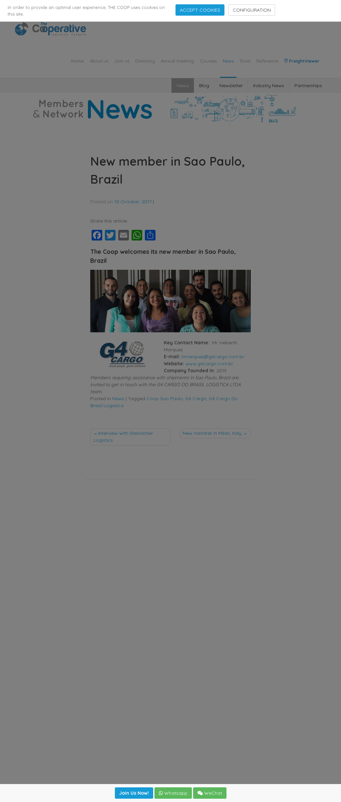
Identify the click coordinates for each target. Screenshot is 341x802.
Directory (145, 61)
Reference (267, 61)
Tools (245, 61)
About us (99, 61)
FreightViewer (303, 61)
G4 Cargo (195, 398)
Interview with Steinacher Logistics (123, 436)
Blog (204, 85)
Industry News (268, 85)
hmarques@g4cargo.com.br (212, 357)
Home (77, 61)
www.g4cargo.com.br (209, 364)
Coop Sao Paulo (165, 398)
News (228, 61)
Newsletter (231, 85)
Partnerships (308, 85)
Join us (121, 61)
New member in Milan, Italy (211, 433)
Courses (208, 61)
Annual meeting (177, 61)
